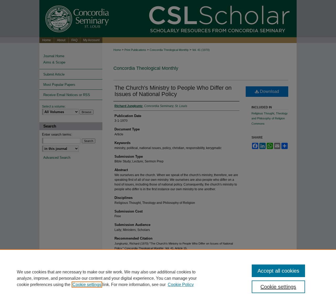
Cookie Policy (181, 284)
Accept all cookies (278, 271)
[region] (168, 278)
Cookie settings (86, 284)
